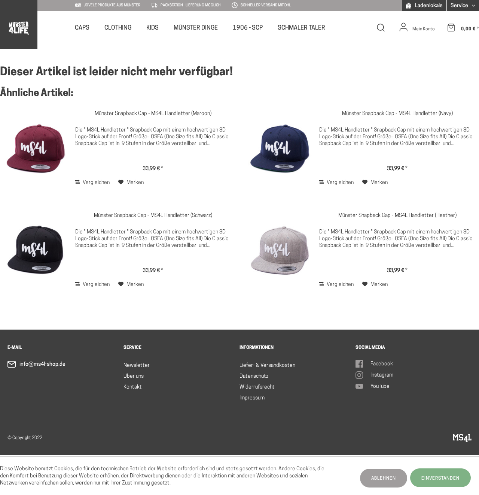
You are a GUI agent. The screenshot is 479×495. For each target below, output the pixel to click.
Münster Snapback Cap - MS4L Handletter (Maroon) (153, 114)
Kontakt (132, 387)
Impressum (252, 398)
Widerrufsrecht (257, 387)
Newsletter (136, 365)
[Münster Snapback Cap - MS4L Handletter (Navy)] (280, 148)
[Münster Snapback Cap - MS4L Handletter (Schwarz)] (36, 250)
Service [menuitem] (460, 6)
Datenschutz (254, 376)
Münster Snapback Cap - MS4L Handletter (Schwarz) (153, 215)
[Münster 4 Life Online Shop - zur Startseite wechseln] (18, 28)
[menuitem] (82, 27)
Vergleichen (96, 182)
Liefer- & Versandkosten (267, 365)
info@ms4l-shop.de (42, 364)
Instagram (381, 375)
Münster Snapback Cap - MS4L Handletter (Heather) (397, 215)
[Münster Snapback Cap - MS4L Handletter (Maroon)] (36, 148)
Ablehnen (383, 478)
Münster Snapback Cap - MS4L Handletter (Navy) (397, 114)
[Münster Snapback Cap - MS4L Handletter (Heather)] (280, 250)
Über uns (133, 376)
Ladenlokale (428, 6)
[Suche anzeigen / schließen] (381, 29)
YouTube (380, 386)
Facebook (381, 364)
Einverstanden (440, 478)
